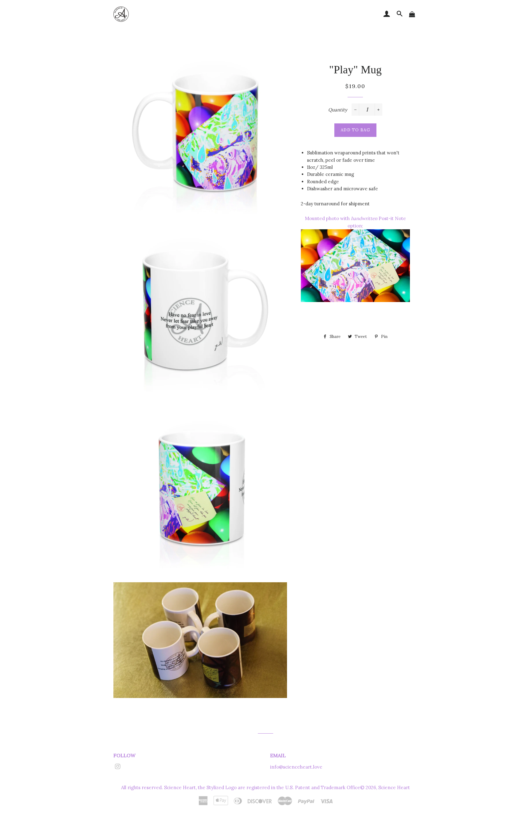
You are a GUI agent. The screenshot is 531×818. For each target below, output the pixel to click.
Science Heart (394, 787)
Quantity (337, 110)
